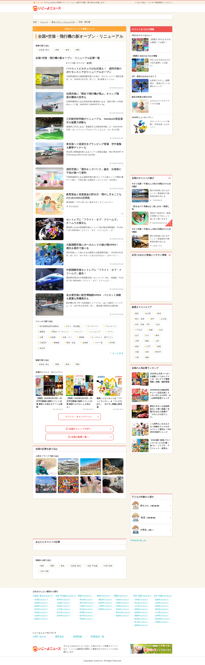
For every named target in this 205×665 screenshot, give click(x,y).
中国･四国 (108, 566)
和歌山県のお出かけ (123, 612)
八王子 (148, 346)
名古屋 (148, 313)
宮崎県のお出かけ (162, 616)
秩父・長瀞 (139, 319)
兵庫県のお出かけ (122, 606)
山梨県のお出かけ (63, 603)
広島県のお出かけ (141, 600)
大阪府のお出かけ (122, 600)
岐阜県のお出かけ (105, 603)
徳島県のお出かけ (141, 625)
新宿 (157, 335)
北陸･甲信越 (92, 566)
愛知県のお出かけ (105, 600)
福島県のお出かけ (41, 619)
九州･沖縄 (44, 571)
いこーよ (39, 2)
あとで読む (141, 2)
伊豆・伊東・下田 (142, 324)
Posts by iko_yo (138, 540)
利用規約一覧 (97, 636)
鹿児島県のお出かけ (162, 619)
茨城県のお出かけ (86, 619)
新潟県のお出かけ (63, 606)
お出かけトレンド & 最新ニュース (79, 29)
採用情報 (77, 636)
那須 (159, 313)
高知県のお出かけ (141, 619)
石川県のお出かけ (63, 609)
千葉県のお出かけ (86, 606)
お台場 (163, 319)
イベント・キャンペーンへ (78, 416)
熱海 (137, 346)
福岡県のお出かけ (162, 600)
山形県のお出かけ (41, 616)
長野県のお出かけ (63, 600)
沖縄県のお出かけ (162, 622)
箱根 (159, 346)
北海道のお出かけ (41, 600)
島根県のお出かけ (141, 612)
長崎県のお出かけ (162, 606)
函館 (147, 357)
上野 (157, 341)
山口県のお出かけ (141, 606)
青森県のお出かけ (41, 606)
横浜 (137, 313)
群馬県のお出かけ (86, 612)
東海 (62, 566)
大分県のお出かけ (162, 612)
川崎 (137, 341)
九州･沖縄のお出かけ (163, 596)
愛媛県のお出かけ (141, 616)
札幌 (151, 330)
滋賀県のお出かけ (122, 616)
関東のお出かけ (85, 596)
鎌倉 (147, 341)
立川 (147, 335)
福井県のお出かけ (63, 616)
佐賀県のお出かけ (162, 603)
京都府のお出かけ (122, 603)
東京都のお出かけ (86, 600)
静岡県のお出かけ (105, 609)
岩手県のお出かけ (41, 609)
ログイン (169, 2)
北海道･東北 (76, 566)
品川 (137, 335)
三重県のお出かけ (105, 606)
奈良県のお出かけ (122, 609)
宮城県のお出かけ (41, 603)
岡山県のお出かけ (141, 603)
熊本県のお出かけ (162, 609)
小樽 (137, 357)
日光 (161, 330)
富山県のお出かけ (63, 612)
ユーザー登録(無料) (155, 2)
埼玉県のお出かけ (86, 609)
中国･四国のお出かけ (142, 596)
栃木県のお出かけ (86, 616)
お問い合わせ (39, 636)
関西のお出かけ (121, 596)
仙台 (158, 324)
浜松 (147, 352)
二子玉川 (138, 330)
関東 (42, 566)
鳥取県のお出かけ (141, 609)
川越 (137, 352)
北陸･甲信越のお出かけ (65, 596)
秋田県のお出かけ (41, 612)
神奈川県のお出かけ (87, 603)
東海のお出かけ (104, 596)
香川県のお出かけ (141, 622)
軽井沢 (158, 352)
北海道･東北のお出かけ (43, 596)
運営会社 (59, 636)
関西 (52, 566)
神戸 (152, 319)
